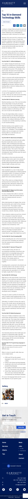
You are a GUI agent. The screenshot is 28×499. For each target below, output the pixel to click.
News (20, 442)
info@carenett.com (21, 485)
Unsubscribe (23, 431)
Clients (4, 450)
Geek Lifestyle (6, 21)
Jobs (20, 446)
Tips (3, 454)
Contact (21, 458)
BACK (6, 403)
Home (4, 442)
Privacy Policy (11, 497)
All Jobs (21, 448)
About (21, 454)
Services (5, 446)
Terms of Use (17, 497)
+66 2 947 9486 (17, 480)
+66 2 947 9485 (21, 478)
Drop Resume (23, 450)
